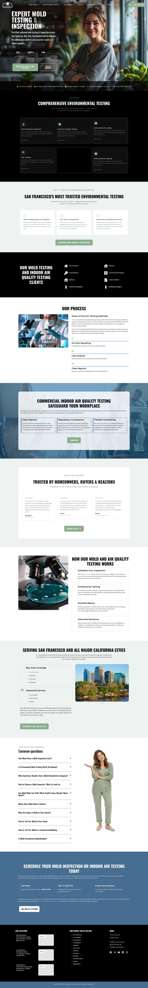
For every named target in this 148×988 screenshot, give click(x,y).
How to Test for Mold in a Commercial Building (37, 829)
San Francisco (34, 672)
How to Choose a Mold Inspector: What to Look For (39, 784)
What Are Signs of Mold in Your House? (34, 812)
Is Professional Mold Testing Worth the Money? (37, 766)
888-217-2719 (85, 574)
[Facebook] (111, 952)
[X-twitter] (115, 952)
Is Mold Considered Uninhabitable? (32, 838)
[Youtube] (119, 952)
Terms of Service (115, 935)
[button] (77, 683)
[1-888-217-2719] (130, 5)
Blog (102, 5)
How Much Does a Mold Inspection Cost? (35, 758)
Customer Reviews (92, 5)
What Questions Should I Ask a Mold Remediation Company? (43, 775)
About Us (80, 5)
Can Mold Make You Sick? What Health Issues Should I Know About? (43, 794)
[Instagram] (127, 952)
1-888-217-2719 (138, 5)
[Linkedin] (123, 952)
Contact (109, 5)
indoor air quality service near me (49, 901)
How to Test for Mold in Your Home (32, 821)
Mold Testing (33, 5)
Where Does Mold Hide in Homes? (32, 803)
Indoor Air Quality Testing (50, 5)
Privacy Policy (114, 937)
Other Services (68, 5)
